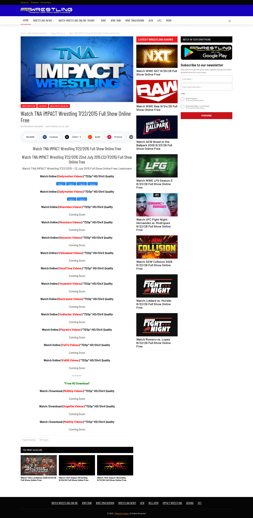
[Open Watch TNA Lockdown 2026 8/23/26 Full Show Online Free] (39, 465)
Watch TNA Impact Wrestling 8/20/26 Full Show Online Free (73, 478)
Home (26, 20)
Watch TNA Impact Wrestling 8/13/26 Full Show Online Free (111, 478)
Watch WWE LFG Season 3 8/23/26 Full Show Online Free (154, 184)
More (170, 20)
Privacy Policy (46, 2)
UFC (159, 20)
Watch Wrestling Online (37, 33)
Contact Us (25, 2)
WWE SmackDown (134, 20)
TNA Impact (43, 106)
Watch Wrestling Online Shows (78, 20)
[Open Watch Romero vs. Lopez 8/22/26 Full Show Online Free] (157, 324)
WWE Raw (116, 20)
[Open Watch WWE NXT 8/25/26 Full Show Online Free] (157, 56)
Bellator (154, 503)
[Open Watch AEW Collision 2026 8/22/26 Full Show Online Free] (157, 247)
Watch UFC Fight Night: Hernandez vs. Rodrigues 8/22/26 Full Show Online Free (153, 224)
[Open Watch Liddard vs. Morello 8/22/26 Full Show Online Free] (157, 286)
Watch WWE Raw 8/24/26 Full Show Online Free (156, 107)
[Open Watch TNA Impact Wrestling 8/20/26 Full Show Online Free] (77, 465)
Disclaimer (35, 2)
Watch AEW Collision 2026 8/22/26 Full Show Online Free (154, 265)
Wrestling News (43, 20)
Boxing (190, 503)
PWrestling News (122, 513)
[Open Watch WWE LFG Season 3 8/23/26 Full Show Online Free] (157, 165)
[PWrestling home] (46, 10)
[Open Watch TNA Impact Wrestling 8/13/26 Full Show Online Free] (115, 465)
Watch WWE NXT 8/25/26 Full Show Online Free (156, 72)
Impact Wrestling (28, 106)
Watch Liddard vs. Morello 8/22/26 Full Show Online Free (153, 304)
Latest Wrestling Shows (155, 39)
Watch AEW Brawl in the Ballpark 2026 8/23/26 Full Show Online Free (154, 145)
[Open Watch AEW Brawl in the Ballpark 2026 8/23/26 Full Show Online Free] (157, 127)
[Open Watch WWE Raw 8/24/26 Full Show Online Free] (157, 91)
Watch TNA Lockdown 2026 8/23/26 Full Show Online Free (38, 478)
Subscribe (206, 115)
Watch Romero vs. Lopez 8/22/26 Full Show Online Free (153, 342)
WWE (103, 20)
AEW (151, 20)
